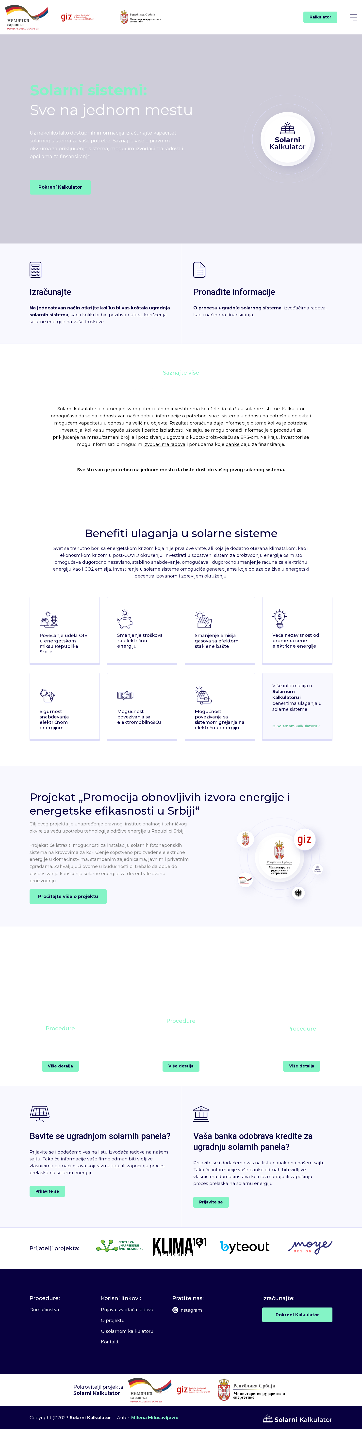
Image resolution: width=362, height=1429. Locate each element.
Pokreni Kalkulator (297, 1315)
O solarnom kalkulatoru (127, 1331)
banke (233, 444)
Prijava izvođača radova (127, 1309)
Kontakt (110, 1342)
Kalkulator (320, 17)
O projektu (113, 1320)
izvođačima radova (164, 444)
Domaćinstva (44, 1309)
